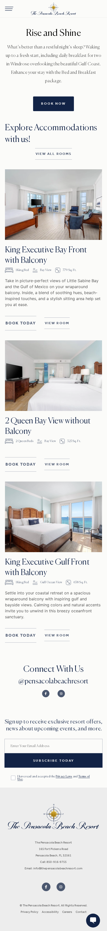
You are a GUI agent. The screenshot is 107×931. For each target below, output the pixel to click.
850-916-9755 (57, 862)
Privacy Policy (29, 912)
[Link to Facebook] (46, 693)
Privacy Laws (64, 776)
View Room (57, 323)
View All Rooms (53, 154)
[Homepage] (53, 8)
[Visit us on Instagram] (60, 887)
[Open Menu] (9, 8)
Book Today (20, 323)
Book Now (53, 103)
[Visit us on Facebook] (46, 887)
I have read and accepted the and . (53, 778)
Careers (67, 912)
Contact (81, 912)
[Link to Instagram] (61, 693)
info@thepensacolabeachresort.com (58, 868)
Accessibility (50, 912)
